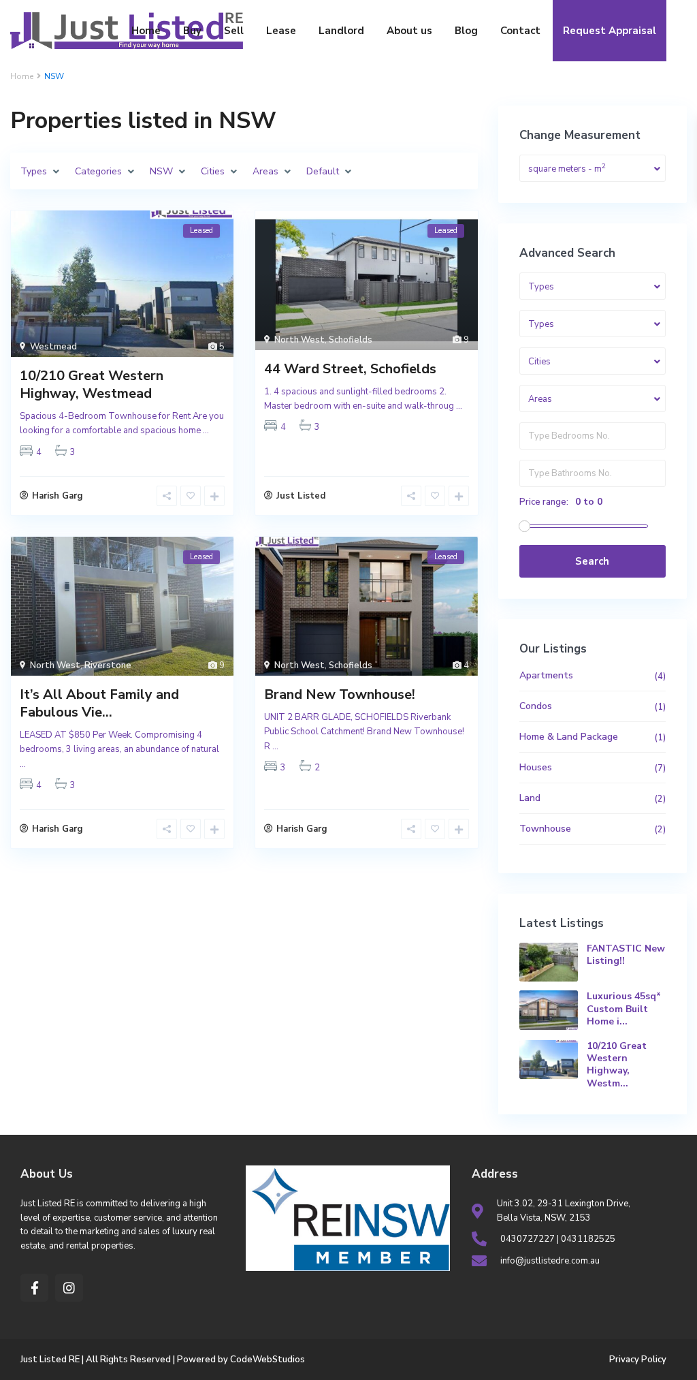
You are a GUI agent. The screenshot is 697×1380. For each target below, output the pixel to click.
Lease (281, 30)
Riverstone (107, 665)
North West (299, 340)
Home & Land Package (568, 736)
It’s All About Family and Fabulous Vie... (99, 703)
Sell (234, 30)
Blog (466, 30)
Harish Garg (57, 496)
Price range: (543, 502)
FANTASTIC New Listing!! (626, 954)
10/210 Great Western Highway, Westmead (91, 384)
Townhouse (545, 828)
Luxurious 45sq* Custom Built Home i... (624, 1008)
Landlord (341, 30)
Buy (192, 30)
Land (529, 797)
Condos (535, 706)
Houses (535, 767)
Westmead (53, 347)
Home (146, 30)
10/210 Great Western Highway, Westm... (617, 1064)
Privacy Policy (637, 1359)
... (206, 430)
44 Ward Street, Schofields (350, 369)
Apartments (546, 675)
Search (592, 561)
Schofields (350, 340)
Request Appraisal (609, 30)
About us (409, 30)
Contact (520, 30)
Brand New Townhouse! (339, 694)
